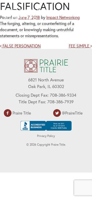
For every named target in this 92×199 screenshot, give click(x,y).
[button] (75, 14)
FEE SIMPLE (79, 45)
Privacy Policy (46, 136)
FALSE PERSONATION (21, 45)
